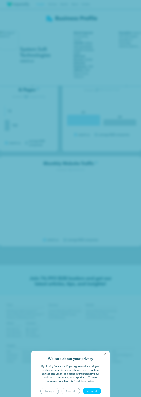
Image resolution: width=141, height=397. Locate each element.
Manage (49, 391)
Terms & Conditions (75, 381)
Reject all (70, 391)
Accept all (92, 391)
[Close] (105, 354)
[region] (70, 374)
